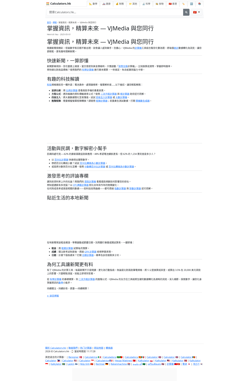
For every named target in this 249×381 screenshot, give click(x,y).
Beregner (73, 357)
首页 (49, 22)
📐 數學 (93, 3)
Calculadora (109, 357)
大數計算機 (121, 97)
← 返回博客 (53, 295)
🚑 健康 (106, 3)
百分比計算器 (61, 159)
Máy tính (85, 364)
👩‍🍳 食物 (159, 3)
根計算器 (124, 93)
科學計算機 (88, 69)
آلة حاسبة (137, 364)
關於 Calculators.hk (55, 347)
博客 (55, 22)
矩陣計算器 (101, 100)
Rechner (100, 364)
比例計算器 (72, 90)
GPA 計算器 (90, 251)
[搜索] (186, 12)
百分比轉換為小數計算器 (92, 163)
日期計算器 (88, 255)
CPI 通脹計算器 (81, 185)
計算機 (138, 48)
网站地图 (98, 347)
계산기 (196, 364)
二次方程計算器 (109, 93)
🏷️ (183, 3)
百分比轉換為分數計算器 (121, 166)
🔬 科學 (146, 3)
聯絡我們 (73, 347)
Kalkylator (56, 364)
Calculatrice (102, 360)
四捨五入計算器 (104, 97)
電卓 (184, 364)
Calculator (152, 357)
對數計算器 (135, 188)
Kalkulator (143, 360)
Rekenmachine (119, 364)
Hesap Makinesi (123, 360)
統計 (176, 48)
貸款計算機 (90, 181)
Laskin (70, 364)
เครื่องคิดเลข (154, 364)
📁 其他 (133, 3)
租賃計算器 (67, 248)
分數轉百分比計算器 (94, 166)
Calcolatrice (91, 357)
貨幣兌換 (123, 66)
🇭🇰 (173, 3)
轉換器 (109, 347)
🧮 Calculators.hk (58, 3)
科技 (49, 84)
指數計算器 (120, 188)
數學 (61, 282)
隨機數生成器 (143, 100)
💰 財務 (120, 3)
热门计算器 (86, 347)
